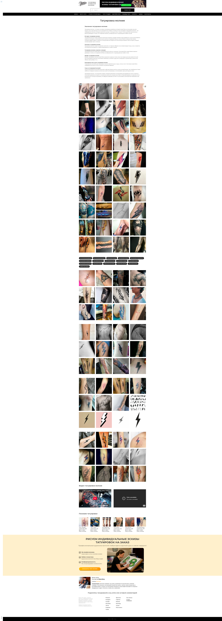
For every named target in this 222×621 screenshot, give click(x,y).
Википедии (98, 581)
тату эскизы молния (133, 263)
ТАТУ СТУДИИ (106, 14)
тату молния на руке (111, 258)
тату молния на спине (98, 260)
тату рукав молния (97, 263)
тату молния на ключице (85, 263)
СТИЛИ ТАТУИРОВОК (94, 14)
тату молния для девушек (85, 258)
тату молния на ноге (110, 260)
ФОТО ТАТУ (83, 14)
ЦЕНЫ (141, 14)
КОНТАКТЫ (147, 14)
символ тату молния (84, 266)
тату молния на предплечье (137, 258)
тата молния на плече (123, 258)
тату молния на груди (121, 260)
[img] (132, 4)
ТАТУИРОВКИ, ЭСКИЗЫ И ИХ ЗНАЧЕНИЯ (92, 4)
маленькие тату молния (109, 263)
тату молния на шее (133, 260)
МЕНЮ (76, 14)
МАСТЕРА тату (116, 14)
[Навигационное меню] (1, 1)
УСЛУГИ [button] (134, 14)
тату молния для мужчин (99, 258)
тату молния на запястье (85, 260)
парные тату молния (121, 263)
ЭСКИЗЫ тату (126, 14)
